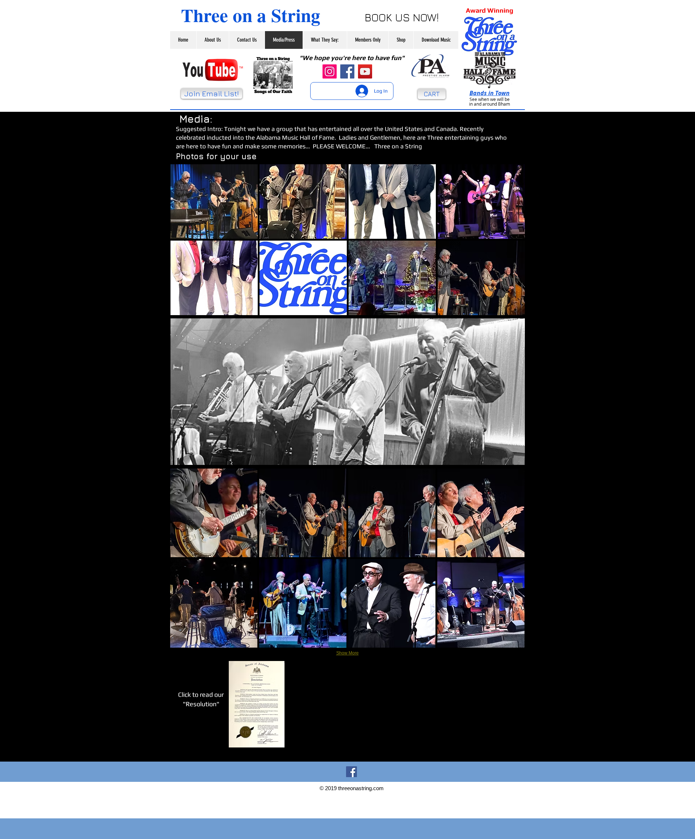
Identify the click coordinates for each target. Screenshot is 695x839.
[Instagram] (330, 71)
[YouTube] (365, 71)
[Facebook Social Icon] (351, 771)
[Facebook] (347, 71)
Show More (347, 653)
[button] (214, 201)
